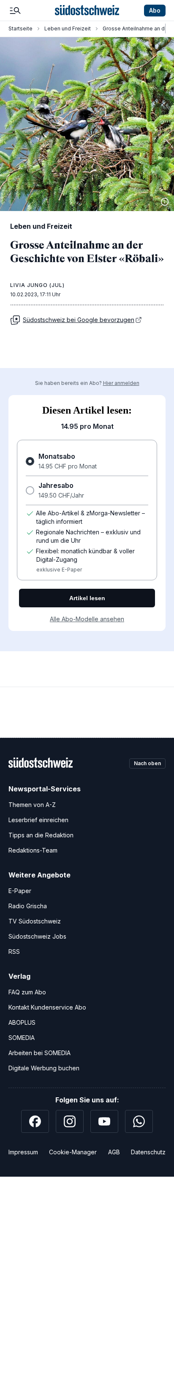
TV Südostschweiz (34, 921)
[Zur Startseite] (87, 10)
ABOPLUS (21, 1022)
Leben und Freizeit (67, 28)
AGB (114, 1152)
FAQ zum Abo (27, 992)
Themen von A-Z (32, 804)
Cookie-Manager (73, 1152)
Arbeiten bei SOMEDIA (39, 1052)
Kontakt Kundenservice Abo (47, 1007)
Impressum (23, 1152)
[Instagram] (70, 1121)
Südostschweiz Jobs (37, 936)
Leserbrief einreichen (38, 819)
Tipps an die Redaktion (40, 835)
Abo (154, 10)
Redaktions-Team (32, 850)
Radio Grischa (27, 906)
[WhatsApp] (139, 1121)
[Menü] (15, 10)
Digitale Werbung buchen (43, 1068)
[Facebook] (35, 1121)
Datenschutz (148, 1152)
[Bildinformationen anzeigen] (164, 202)
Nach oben (147, 763)
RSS (14, 951)
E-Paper (19, 890)
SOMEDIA (21, 1037)
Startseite (20, 28)
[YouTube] (104, 1121)
